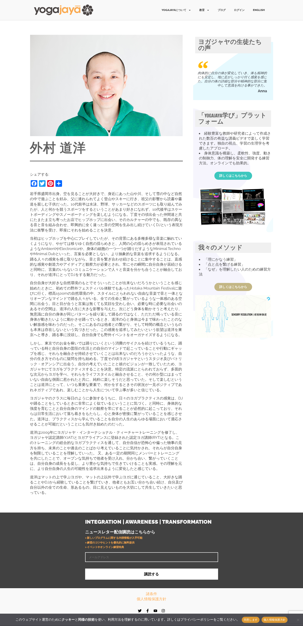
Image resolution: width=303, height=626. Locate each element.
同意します (250, 619)
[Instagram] (163, 611)
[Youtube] (155, 611)
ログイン (239, 10)
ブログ (222, 10)
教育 (202, 10)
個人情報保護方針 (151, 599)
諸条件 (151, 594)
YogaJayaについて (174, 10)
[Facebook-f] (147, 611)
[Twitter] (140, 611)
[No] (298, 620)
